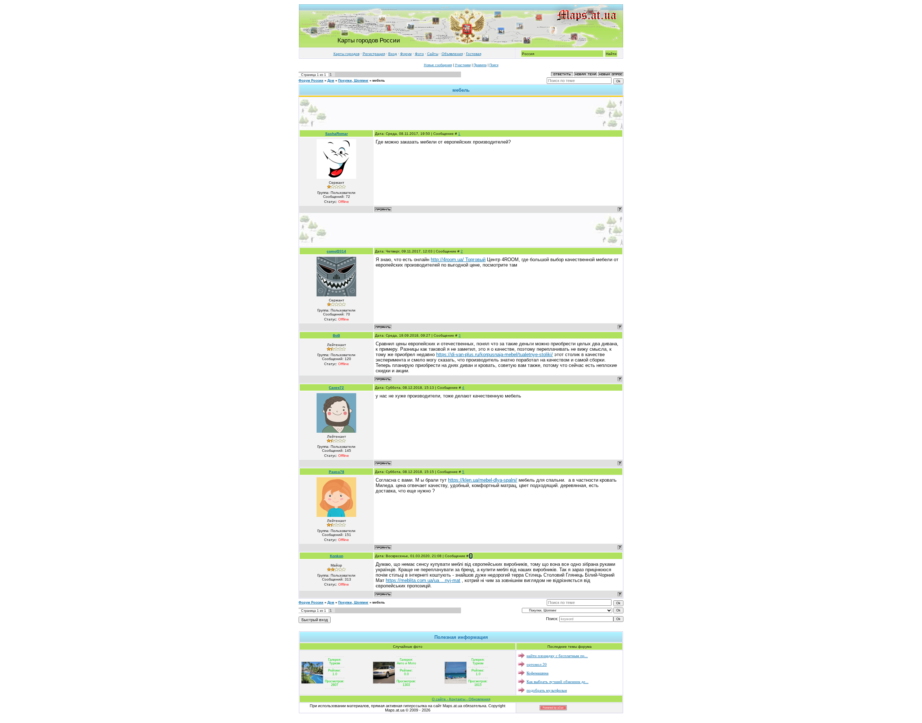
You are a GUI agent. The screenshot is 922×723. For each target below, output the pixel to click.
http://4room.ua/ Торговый (458, 259)
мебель (378, 80)
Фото (419, 54)
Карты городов (346, 54)
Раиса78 (336, 472)
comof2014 (336, 251)
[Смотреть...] (312, 672)
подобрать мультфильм (547, 690)
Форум (406, 54)
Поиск (493, 65)
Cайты (432, 54)
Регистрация (374, 54)
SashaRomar (336, 134)
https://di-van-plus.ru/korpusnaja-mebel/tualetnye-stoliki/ (494, 354)
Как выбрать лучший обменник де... (557, 681)
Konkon (336, 556)
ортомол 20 (537, 664)
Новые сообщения (438, 65)
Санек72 (336, 388)
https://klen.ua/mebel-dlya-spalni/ (482, 480)
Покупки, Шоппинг (353, 80)
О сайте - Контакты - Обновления (461, 699)
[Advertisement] (461, 113)
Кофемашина (538, 673)
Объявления (452, 54)
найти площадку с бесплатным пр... (557, 655)
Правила (480, 65)
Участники (463, 65)
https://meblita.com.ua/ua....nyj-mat (423, 580)
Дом (330, 80)
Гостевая (473, 54)
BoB (336, 335)
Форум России (311, 80)
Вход (392, 54)
